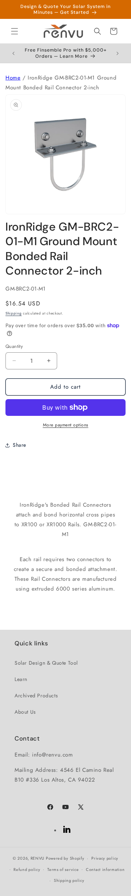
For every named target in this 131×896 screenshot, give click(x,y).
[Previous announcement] (13, 53)
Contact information (105, 869)
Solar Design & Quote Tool (46, 662)
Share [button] (19, 445)
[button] (15, 31)
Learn (21, 679)
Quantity (14, 346)
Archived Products (36, 695)
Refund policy (26, 869)
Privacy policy (104, 858)
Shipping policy (69, 880)
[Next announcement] (118, 53)
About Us (25, 711)
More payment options (65, 425)
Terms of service (63, 869)
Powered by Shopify (65, 858)
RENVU (38, 858)
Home (12, 78)
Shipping (13, 313)
